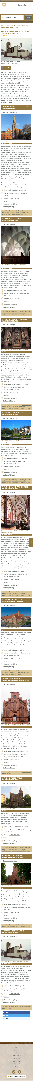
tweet (7, 1016)
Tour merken (7, 68)
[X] (13, 1072)
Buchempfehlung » (9, 207)
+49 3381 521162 (14, 579)
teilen (7, 1013)
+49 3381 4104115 (14, 658)
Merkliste (16, 1050)
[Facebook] (19, 1072)
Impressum (16, 1061)
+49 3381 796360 (14, 298)
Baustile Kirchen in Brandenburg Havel (19, 213)
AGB (16, 1067)
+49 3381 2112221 (14, 198)
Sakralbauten (24, 26)
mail (7, 1018)
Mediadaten (16, 1059)
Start (16, 1047)
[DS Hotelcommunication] (16, 1076)
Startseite (10, 26)
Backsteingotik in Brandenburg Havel (21, 315)
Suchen (28, 17)
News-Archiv (16, 1056)
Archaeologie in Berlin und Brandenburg (20, 673)
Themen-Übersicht (24, 5)
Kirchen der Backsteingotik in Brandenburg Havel (14, 214)
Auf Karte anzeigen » (10, 112)
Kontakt (16, 1053)
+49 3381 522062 (14, 392)
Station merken (8, 143)
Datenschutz (16, 1064)
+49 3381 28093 (14, 759)
